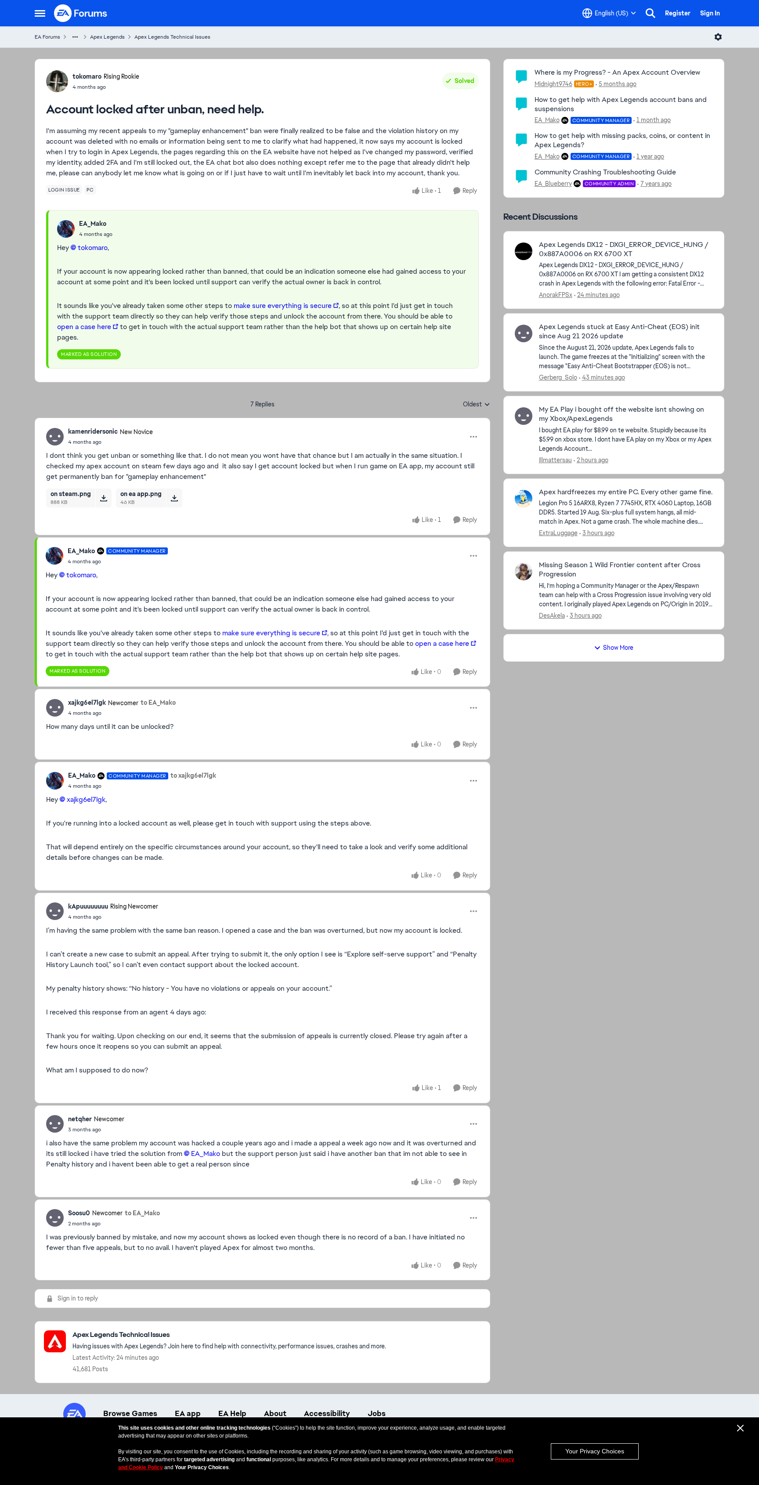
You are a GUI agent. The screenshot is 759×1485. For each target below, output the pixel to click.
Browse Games (130, 1413)
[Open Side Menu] (40, 13)
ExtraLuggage (558, 533)
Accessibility (327, 1413)
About (275, 1413)
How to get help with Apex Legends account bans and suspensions (621, 104)
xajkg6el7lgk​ (86, 799)
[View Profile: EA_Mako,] (66, 229)
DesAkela (552, 615)
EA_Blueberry (553, 184)
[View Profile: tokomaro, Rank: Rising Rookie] (57, 81)
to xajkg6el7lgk (193, 775)
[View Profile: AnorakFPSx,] (523, 251)
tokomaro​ (93, 247)
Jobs (377, 1413)
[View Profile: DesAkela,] (523, 571)
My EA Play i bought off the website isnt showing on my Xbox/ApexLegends (621, 414)
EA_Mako (92, 224)
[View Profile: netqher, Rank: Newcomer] (55, 1124)
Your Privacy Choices (594, 1451)
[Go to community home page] (81, 13)
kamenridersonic (93, 431)
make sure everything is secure (283, 305)
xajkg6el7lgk (87, 702)
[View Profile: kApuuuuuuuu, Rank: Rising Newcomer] (55, 911)
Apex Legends (107, 36)
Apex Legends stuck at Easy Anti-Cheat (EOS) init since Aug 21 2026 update (619, 331)
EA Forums (47, 36)
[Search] (650, 13)
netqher (80, 1119)
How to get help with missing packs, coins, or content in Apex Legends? (622, 140)
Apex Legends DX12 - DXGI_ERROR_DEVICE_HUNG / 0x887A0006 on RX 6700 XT (623, 249)
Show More (618, 648)
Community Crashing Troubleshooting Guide (605, 172)
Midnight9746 (553, 84)
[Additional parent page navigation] (75, 37)
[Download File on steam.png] (103, 498)
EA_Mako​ (205, 1153)
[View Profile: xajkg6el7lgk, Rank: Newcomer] (55, 708)
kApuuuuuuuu (88, 906)
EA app (188, 1413)
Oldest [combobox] (476, 404)
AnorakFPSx (555, 295)
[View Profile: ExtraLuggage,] (523, 498)
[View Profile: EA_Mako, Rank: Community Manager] (54, 556)
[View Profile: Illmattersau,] (523, 416)
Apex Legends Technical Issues (172, 36)
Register (677, 13)
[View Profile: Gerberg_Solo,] (523, 333)
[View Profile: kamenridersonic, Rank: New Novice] (55, 437)
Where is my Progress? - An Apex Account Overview (617, 72)
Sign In (710, 13)
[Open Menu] (718, 37)
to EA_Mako (158, 702)
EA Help (232, 1413)
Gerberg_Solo (558, 377)
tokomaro (86, 76)
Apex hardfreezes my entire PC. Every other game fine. (625, 492)
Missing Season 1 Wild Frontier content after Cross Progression (620, 570)
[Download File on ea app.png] (174, 498)
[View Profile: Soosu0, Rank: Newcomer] (55, 1218)
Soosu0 (79, 1213)
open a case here (84, 326)
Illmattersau (555, 460)
